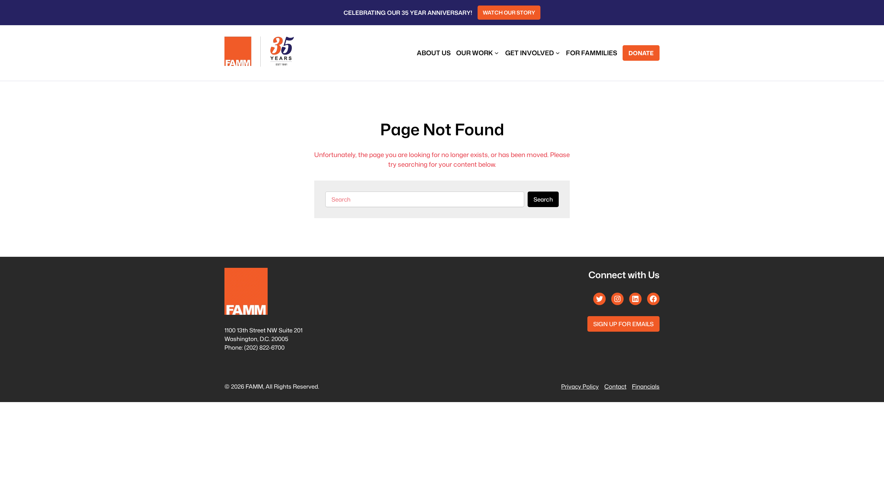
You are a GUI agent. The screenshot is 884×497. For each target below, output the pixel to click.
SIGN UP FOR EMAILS (623, 324)
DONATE (641, 53)
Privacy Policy (580, 386)
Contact (615, 386)
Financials (646, 386)
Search (543, 199)
